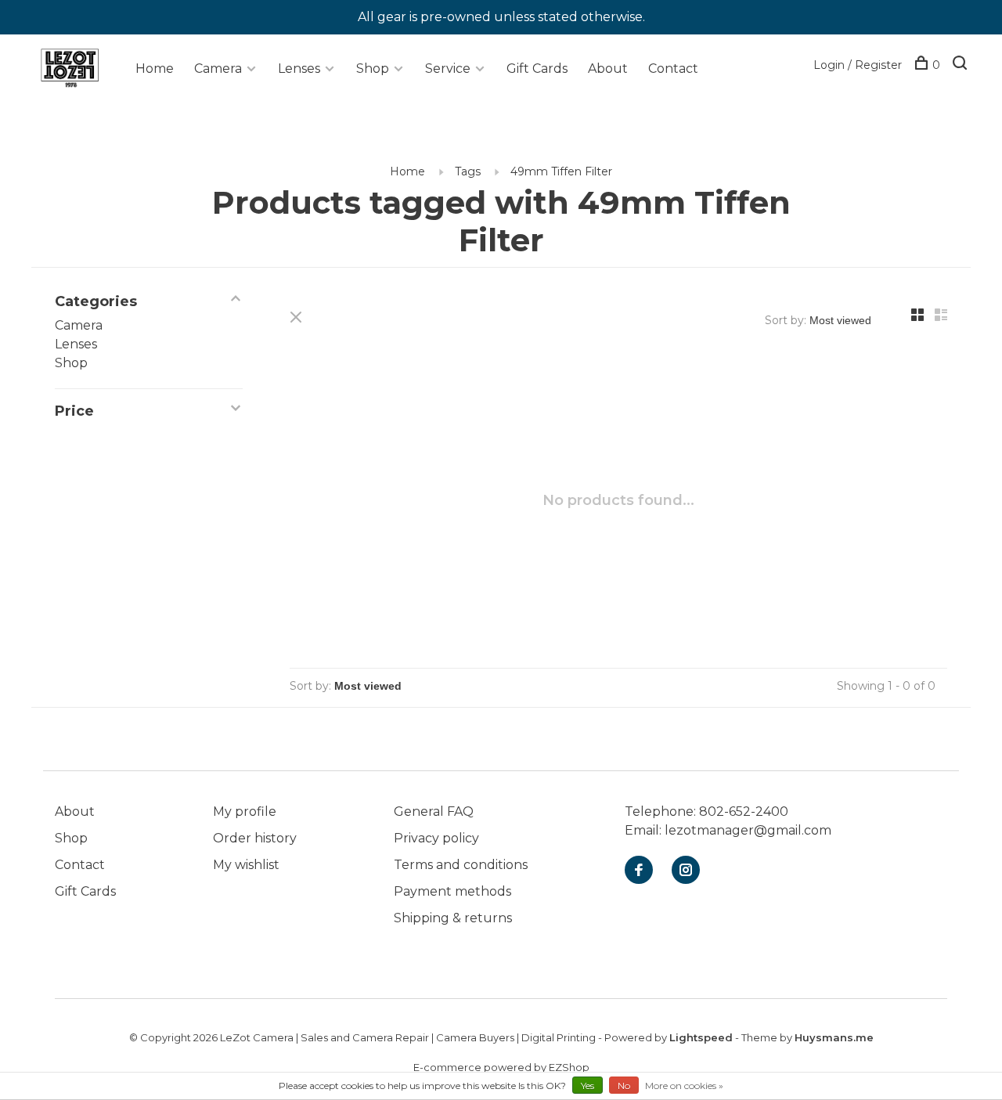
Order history (255, 838)
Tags (468, 171)
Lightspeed (701, 1037)
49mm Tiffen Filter (561, 171)
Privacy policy (436, 838)
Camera (218, 68)
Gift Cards (537, 68)
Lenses (299, 68)
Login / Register (857, 65)
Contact (673, 68)
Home (154, 68)
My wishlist (246, 864)
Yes (587, 1085)
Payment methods (452, 891)
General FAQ (434, 811)
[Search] (962, 65)
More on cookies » (684, 1085)
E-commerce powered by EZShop (501, 1067)
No (624, 1085)
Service (447, 68)
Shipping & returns (453, 918)
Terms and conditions (461, 864)
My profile (244, 811)
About (608, 68)
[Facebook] (639, 871)
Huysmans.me (834, 1037)
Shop (372, 68)
